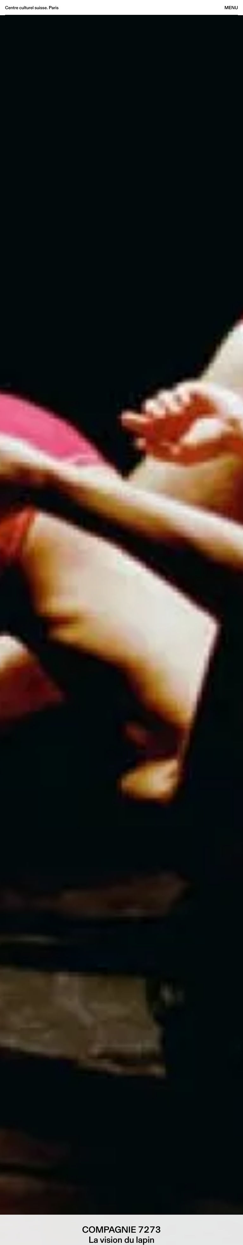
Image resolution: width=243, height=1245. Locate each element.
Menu (231, 7)
